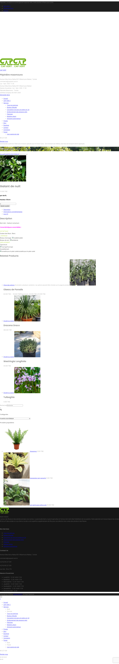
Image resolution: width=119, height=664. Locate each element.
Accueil (2, 154)
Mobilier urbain (11, 116)
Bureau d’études (12, 107)
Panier (5, 132)
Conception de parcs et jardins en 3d (18, 110)
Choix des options (8, 285)
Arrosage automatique (14, 118)
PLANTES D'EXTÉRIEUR (11, 154)
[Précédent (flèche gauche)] (0, 659)
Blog (4, 123)
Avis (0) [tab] (5, 214)
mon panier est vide (13, 134)
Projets (5, 121)
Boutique (6, 125)
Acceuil (5, 98)
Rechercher (3, 405)
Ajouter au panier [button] (8, 321)
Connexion (6, 130)
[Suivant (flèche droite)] (2, 659)
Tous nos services (12, 105)
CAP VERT (3, 70)
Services (6, 103)
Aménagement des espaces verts (17, 112)
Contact (5, 10)
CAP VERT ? (7, 6)
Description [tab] (6, 209)
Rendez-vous (4, 141)
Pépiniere (10, 114)
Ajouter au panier (5, 206)
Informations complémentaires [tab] (12, 212)
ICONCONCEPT (17, 594)
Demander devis (8, 8)
